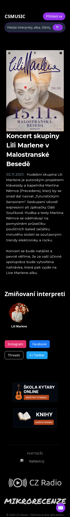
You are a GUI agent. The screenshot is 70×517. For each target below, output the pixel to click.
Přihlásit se (54, 16)
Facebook (39, 344)
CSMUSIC (15, 16)
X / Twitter (37, 355)
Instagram (15, 344)
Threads (14, 355)
